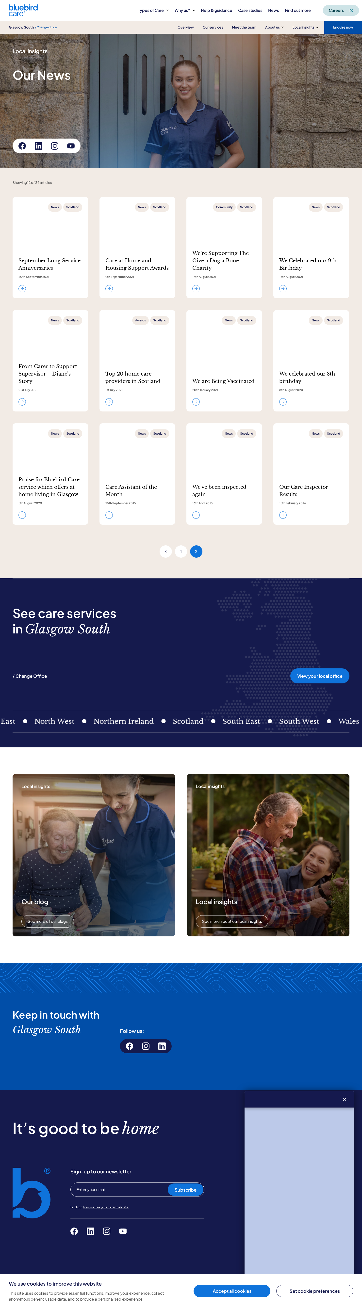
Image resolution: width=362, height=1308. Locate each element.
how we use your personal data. (106, 1207)
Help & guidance (216, 10)
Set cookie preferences (315, 1291)
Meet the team (244, 27)
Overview (186, 27)
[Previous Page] (166, 551)
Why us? (182, 10)
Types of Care (151, 10)
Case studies (250, 10)
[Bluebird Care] (23, 14)
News (273, 10)
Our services (213, 27)
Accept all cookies (232, 1291)
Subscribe (186, 1190)
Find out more (298, 10)
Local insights (303, 27)
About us (272, 27)
